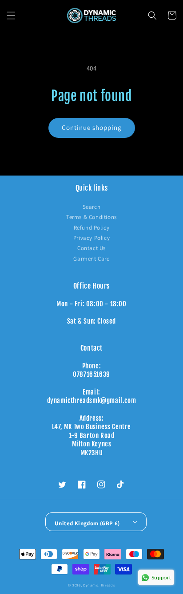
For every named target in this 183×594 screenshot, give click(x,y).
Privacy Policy (91, 238)
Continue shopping (92, 127)
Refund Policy (92, 227)
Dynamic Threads (99, 584)
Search (92, 207)
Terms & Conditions (91, 217)
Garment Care (91, 258)
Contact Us (91, 248)
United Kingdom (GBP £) (87, 523)
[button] (11, 15)
